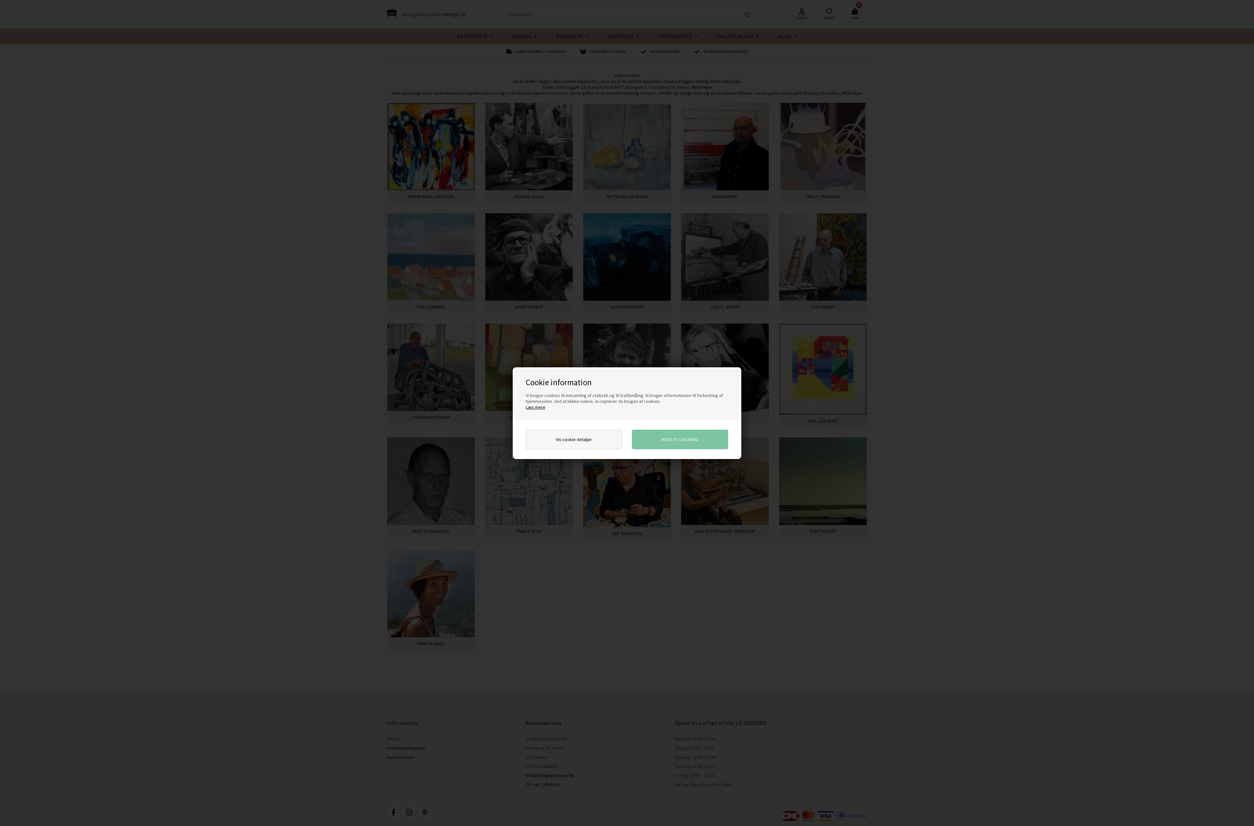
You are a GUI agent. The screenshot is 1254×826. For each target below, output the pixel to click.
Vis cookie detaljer (574, 439)
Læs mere (535, 407)
